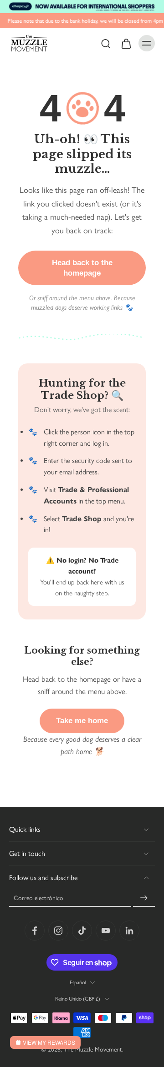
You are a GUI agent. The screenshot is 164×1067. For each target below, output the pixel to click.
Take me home (82, 720)
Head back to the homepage (82, 267)
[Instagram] (58, 931)
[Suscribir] (144, 898)
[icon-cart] (126, 43)
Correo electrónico (38, 898)
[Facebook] (35, 931)
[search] (106, 43)
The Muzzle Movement (93, 1049)
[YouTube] (106, 931)
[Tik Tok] (82, 931)
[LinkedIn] (129, 931)
